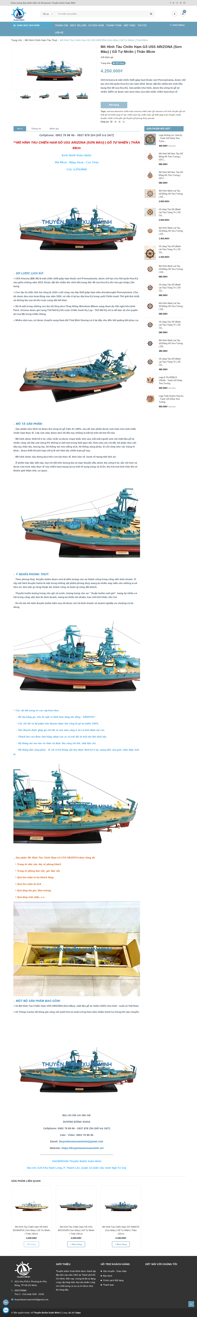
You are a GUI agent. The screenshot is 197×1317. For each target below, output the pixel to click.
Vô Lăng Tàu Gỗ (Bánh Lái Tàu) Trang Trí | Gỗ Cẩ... (170, 287)
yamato (151, 118)
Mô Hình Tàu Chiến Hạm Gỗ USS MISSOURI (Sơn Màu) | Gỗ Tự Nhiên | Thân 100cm (76, 1230)
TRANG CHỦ (61, 25)
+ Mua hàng (76, 1244)
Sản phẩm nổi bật (158, 128)
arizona (110, 111)
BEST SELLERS (78, 25)
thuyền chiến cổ (108, 118)
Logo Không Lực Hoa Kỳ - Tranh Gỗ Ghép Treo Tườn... (170, 138)
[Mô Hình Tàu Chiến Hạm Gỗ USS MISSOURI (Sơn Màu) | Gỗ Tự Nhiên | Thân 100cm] (76, 1204)
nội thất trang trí (115, 115)
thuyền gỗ (121, 118)
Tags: (104, 111)
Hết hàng (31, 1244)
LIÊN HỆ (59, 32)
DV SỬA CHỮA (96, 25)
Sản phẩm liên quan (26, 1180)
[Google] (177, 3)
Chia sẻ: (105, 122)
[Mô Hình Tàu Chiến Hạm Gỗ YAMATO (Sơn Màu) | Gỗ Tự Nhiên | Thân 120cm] (121, 1204)
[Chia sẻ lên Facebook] (111, 122)
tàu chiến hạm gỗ (146, 115)
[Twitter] (174, 3)
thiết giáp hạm (161, 115)
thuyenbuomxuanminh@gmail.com (31, 1299)
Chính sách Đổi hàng (113, 1280)
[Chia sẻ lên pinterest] (120, 122)
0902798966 (179, 25)
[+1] (124, 122)
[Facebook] (170, 3)
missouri (159, 111)
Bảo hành (107, 1276)
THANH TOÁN (114, 25)
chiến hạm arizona (132, 111)
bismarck (119, 111)
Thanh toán (108, 1285)
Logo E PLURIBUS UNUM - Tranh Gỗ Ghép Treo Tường (170, 380)
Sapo (78, 1312)
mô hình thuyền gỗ (173, 111)
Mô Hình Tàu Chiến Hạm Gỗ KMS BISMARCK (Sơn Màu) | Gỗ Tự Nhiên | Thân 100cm (31, 1230)
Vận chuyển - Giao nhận (115, 1271)
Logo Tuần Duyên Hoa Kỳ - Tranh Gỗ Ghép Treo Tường (171, 399)
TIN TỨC (142, 25)
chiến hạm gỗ (148, 111)
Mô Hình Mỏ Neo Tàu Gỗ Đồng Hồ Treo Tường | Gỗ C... (171, 156)
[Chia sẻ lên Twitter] (116, 122)
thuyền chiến (175, 115)
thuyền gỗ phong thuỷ (136, 118)
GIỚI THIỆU (130, 25)
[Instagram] (184, 3)
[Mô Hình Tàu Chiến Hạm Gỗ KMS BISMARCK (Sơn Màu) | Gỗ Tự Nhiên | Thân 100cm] (31, 1204)
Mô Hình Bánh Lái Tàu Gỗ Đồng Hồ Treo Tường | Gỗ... (171, 193)
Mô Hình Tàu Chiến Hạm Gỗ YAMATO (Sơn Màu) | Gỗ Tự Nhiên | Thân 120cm (120, 1230)
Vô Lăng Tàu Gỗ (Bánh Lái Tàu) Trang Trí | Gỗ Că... (170, 212)
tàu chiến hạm (130, 115)
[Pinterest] (181, 3)
